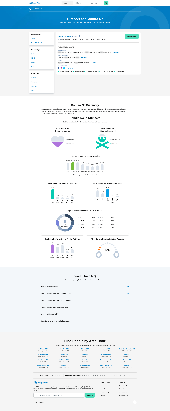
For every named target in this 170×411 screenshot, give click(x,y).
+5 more (84, 57)
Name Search (123, 385)
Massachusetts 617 (106, 360)
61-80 (33, 62)
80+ (32, 66)
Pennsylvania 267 (43, 365)
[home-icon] (30, 9)
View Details (132, 36)
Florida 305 (85, 349)
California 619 (85, 365)
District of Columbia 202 (127, 349)
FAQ (32, 90)
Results (33, 77)
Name (65, 3)
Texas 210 (64, 365)
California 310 (43, 349)
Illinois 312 (85, 354)
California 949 (106, 354)
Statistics (34, 86)
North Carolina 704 (106, 365)
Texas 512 (85, 360)
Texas (33, 38)
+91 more (70, 68)
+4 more (116, 52)
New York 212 (64, 349)
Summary (34, 82)
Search (90, 395)
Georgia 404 (64, 354)
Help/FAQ (104, 389)
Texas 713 (127, 354)
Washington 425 (43, 360)
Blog (102, 385)
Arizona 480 (127, 360)
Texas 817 (127, 365)
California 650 (64, 360)
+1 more (93, 62)
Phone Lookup (123, 392)
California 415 (43, 354)
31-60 (33, 58)
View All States (35, 42)
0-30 (32, 54)
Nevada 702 (106, 349)
